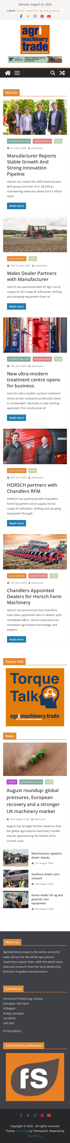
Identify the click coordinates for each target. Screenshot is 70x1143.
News (58, 141)
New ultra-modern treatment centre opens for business (33, 379)
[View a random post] (62, 73)
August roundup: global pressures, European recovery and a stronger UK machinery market (33, 800)
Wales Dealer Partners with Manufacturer (32, 276)
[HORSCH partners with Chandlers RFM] (35, 446)
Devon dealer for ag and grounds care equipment (47, 899)
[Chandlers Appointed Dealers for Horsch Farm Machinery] (35, 551)
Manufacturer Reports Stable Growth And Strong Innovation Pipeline (31, 164)
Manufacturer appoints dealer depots (47, 855)
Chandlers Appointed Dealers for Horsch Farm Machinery (34, 596)
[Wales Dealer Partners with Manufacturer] (35, 234)
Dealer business (17, 258)
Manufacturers (42, 141)
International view (19, 141)
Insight (12, 782)
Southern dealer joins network (46, 876)
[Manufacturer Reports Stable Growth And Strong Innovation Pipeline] (35, 117)
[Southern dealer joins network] (15, 879)
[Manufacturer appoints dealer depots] (15, 858)
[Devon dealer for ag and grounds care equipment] (15, 902)
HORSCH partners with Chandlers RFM (32, 488)
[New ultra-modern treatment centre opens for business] (35, 335)
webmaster (37, 148)
